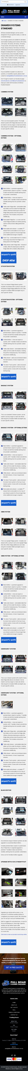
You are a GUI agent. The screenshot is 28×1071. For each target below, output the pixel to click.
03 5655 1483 (14, 1044)
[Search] (25, 1)
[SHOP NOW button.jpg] (8, 260)
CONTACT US (14, 1015)
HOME (14, 1002)
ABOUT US (14, 1005)
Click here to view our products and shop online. (14, 934)
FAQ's (14, 1010)
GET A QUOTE (14, 1007)
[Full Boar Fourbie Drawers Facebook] (11, 1055)
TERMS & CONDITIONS (14, 1012)
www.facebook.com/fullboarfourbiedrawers (13, 80)
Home (4, 20)
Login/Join (17, 4)
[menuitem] (14, 1)
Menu (2, 17)
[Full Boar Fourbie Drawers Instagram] (14, 1055)
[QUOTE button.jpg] (8, 254)
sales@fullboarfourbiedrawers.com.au (17, 75)
